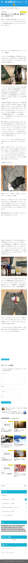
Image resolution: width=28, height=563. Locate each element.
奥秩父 (15, 529)
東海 (8, 531)
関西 (22, 531)
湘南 (13, 531)
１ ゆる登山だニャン (7, 499)
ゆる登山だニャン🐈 (14, 3)
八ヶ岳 (5, 527)
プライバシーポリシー (6, 548)
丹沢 (23, 525)
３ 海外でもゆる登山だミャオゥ (10, 507)
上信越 (10, 525)
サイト (2, 396)
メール (3, 391)
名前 (2, 386)
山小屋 (23, 529)
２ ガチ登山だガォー (7, 503)
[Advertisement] (12, 37)
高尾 (25, 531)
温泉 (11, 531)
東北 (5, 531)
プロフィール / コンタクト (7, 552)
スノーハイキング (4, 525)
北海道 (14, 527)
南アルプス (3, 529)
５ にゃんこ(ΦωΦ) (7, 515)
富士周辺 (19, 529)
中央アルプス (18, 525)
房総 (2, 531)
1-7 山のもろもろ (6, 359)
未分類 (3, 495)
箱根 (16, 531)
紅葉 (19, 531)
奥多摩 (8, 529)
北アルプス (10, 527)
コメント (3, 373)
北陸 (21, 527)
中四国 (14, 525)
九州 (2, 527)
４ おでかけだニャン (7, 511)
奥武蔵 (11, 529)
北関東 (18, 527)
